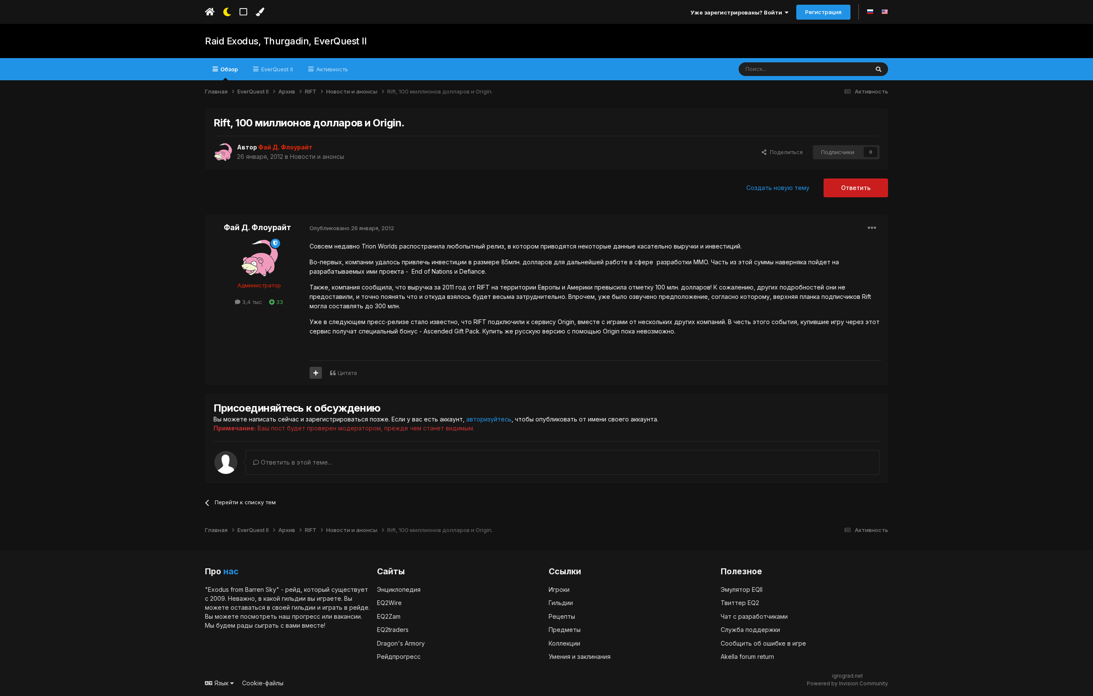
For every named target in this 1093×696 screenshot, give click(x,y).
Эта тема (846, 69)
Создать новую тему (778, 187)
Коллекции (564, 643)
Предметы (565, 629)
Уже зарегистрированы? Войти (737, 12)
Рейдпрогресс (399, 656)
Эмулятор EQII (742, 589)
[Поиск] (878, 69)
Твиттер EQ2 (740, 602)
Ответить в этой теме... (295, 462)
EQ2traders (393, 629)
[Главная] (210, 12)
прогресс (306, 616)
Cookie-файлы (262, 683)
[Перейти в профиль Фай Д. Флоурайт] (222, 152)
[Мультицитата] (316, 373)
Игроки (559, 589)
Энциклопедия (399, 589)
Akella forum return (747, 656)
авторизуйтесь (488, 419)
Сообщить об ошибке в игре (763, 643)
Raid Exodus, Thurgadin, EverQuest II (285, 41)
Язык (221, 683)
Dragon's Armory (401, 643)
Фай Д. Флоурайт (257, 227)
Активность (331, 69)
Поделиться (784, 152)
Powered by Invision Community (847, 683)
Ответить (856, 187)
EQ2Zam (388, 616)
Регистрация (823, 12)
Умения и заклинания (580, 656)
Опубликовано (352, 228)
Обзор (228, 69)
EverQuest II (276, 69)
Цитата (347, 372)
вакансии (347, 616)
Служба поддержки (750, 629)
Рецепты (562, 616)
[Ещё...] (871, 228)
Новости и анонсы (317, 156)
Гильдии (561, 602)
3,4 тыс (251, 301)
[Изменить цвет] (259, 12)
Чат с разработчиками (754, 616)
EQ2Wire (389, 602)
